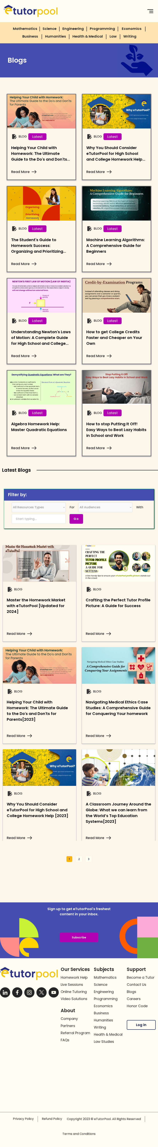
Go (76, 519)
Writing (100, 1027)
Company (69, 1018)
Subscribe (79, 937)
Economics (103, 1006)
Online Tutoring (74, 991)
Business (101, 1013)
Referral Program (75, 1032)
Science (100, 984)
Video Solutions (74, 998)
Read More (20, 171)
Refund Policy (52, 1119)
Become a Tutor (141, 977)
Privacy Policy (23, 1119)
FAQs (65, 1040)
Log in (141, 1024)
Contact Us (136, 984)
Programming (106, 998)
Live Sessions (72, 984)
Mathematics (105, 977)
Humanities (103, 1020)
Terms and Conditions (79, 1134)
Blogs (131, 991)
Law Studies (104, 1041)
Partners (68, 1025)
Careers (134, 998)
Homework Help (74, 977)
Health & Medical (108, 1034)
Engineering (104, 991)
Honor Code (137, 1006)
